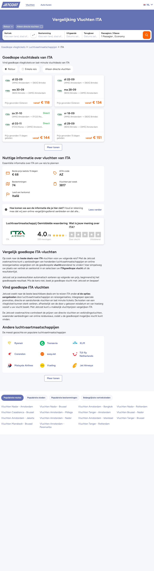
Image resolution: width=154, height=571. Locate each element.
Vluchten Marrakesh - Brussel (17, 423)
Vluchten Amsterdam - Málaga (56, 412)
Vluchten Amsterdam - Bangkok (95, 406)
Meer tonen (53, 147)
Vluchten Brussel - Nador (130, 412)
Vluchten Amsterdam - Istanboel (95, 418)
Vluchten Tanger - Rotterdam (94, 423)
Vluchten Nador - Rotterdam (132, 406)
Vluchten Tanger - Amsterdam (94, 412)
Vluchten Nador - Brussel (53, 406)
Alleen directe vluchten (58, 69)
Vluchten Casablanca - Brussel (17, 412)
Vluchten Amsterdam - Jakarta (17, 418)
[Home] (10, 4)
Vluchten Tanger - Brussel (130, 418)
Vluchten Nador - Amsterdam (17, 406)
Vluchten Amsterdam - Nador (55, 418)
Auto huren (46, 5)
